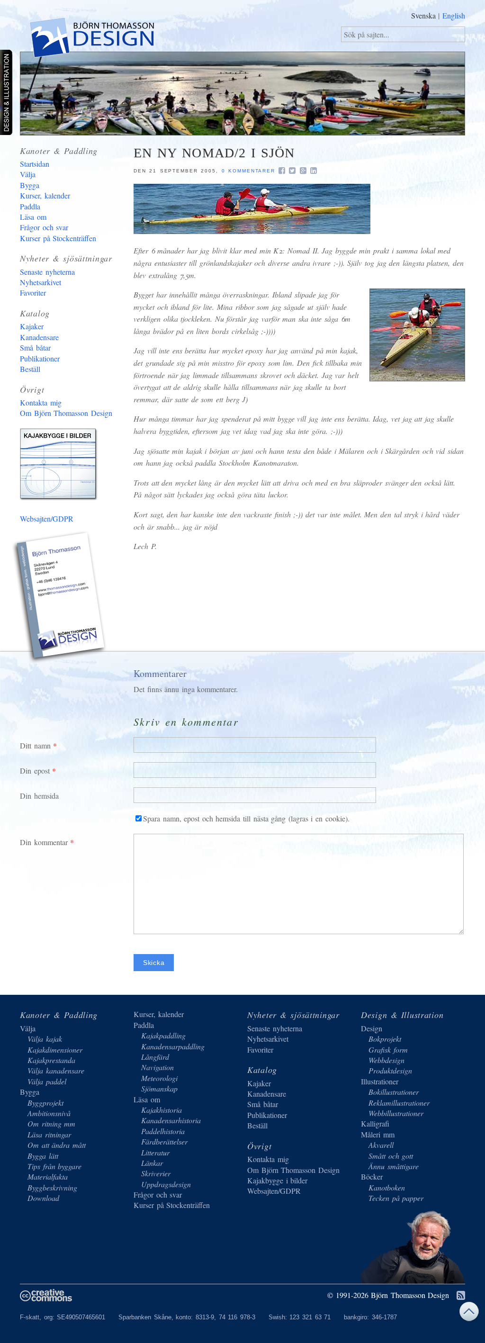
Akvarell (381, 1145)
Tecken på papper (395, 1198)
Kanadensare (39, 337)
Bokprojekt (384, 1039)
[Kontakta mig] (60, 598)
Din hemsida (39, 796)
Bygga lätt (42, 1156)
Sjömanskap (159, 1088)
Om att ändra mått (56, 1145)
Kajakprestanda (51, 1060)
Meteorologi (159, 1078)
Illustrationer (379, 1081)
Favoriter (33, 292)
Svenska (423, 15)
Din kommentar (44, 842)
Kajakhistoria (161, 1110)
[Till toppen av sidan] (468, 1314)
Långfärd (155, 1057)
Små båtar (35, 347)
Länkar (152, 1163)
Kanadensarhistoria (171, 1120)
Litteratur (155, 1152)
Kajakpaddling (163, 1035)
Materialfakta (47, 1176)
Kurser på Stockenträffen (58, 238)
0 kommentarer (249, 170)
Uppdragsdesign (166, 1184)
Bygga (29, 185)
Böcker (372, 1176)
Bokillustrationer (393, 1092)
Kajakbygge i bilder (60, 466)
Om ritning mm (51, 1123)
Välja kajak (44, 1039)
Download (43, 1198)
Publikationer (40, 358)
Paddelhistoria (163, 1131)
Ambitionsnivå (49, 1113)
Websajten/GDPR (46, 518)
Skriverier (156, 1173)
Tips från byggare (54, 1166)
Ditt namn (35, 745)
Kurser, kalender (45, 195)
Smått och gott (390, 1156)
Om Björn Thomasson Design (66, 413)
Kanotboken (386, 1187)
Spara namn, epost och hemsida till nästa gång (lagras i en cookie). (246, 818)
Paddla (30, 206)
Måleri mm (378, 1134)
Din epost (35, 770)
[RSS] (461, 1296)
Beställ (30, 369)
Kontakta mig (41, 402)
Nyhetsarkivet (40, 282)
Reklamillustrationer (399, 1103)
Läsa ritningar (49, 1134)
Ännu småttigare (393, 1166)
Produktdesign (390, 1070)
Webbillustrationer (395, 1113)
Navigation (157, 1067)
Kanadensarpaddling (173, 1046)
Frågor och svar (44, 227)
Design (371, 1028)
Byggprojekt (45, 1103)
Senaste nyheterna (47, 272)
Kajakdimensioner (54, 1050)
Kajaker (32, 326)
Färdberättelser (164, 1141)
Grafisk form (388, 1050)
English (453, 15)
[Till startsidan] (91, 39)
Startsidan (34, 164)
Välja (28, 174)
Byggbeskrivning (52, 1187)
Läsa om (33, 217)
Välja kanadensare (55, 1070)
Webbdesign (386, 1060)
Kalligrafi (375, 1123)
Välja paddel (46, 1081)
